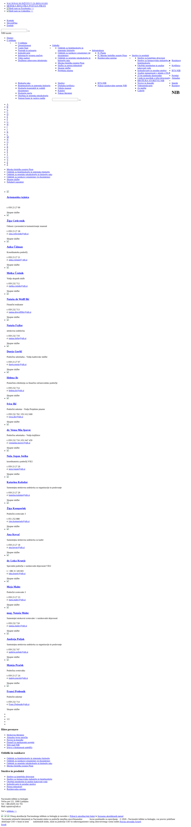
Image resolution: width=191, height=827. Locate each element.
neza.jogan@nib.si (17, 469)
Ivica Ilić (11, 403)
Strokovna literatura (15, 735)
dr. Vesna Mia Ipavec (19, 429)
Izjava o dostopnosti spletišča (19, 747)
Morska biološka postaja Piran (20, 169)
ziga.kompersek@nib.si (19, 521)
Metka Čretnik (15, 273)
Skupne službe (13, 179)
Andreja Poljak (15, 639)
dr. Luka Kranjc (16, 560)
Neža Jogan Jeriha (17, 456)
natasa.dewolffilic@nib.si (20, 312)
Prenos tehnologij (14, 786)
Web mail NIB (13, 745)
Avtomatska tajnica (18, 197)
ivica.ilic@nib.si (16, 417)
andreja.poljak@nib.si (18, 652)
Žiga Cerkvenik (16, 220)
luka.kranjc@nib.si (17, 573)
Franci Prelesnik (16, 691)
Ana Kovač (13, 534)
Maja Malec (13, 586)
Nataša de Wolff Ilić (18, 299)
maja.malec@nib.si (17, 600)
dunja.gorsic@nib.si (17, 364)
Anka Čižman (15, 246)
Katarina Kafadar (17, 482)
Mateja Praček (15, 665)
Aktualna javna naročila (17, 737)
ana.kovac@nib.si (17, 547)
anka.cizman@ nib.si (18, 260)
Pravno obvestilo (127, 821)
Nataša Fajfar (15, 325)
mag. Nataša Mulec (18, 612)
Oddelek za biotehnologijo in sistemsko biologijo (28, 172)
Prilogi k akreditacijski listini (82, 816)
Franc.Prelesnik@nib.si (19, 704)
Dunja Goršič (14, 351)
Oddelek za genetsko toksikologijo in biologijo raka (29, 174)
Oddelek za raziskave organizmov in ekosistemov (28, 177)
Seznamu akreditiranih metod (110, 816)
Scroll (3, 824)
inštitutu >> (12, 811)
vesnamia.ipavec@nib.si (19, 443)
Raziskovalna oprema (16, 789)
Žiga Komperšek (16, 508)
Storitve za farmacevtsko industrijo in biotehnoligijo (29, 779)
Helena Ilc (12, 377)
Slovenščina (12, 23)
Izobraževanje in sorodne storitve (21, 784)
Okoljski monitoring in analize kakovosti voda (27, 781)
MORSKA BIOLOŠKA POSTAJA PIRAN (26, 6)
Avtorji (138, 821)
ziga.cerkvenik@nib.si (19, 234)
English (10, 25)
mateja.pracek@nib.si (18, 678)
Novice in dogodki (15, 740)
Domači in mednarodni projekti (20, 742)
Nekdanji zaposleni (15, 182)
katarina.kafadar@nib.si (19, 495)
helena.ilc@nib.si (16, 390)
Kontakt (10, 20)
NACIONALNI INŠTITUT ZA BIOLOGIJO (27, 3)
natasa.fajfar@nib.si (17, 338)
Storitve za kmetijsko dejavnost (20, 776)
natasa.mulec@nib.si (18, 626)
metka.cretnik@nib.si (18, 286)
